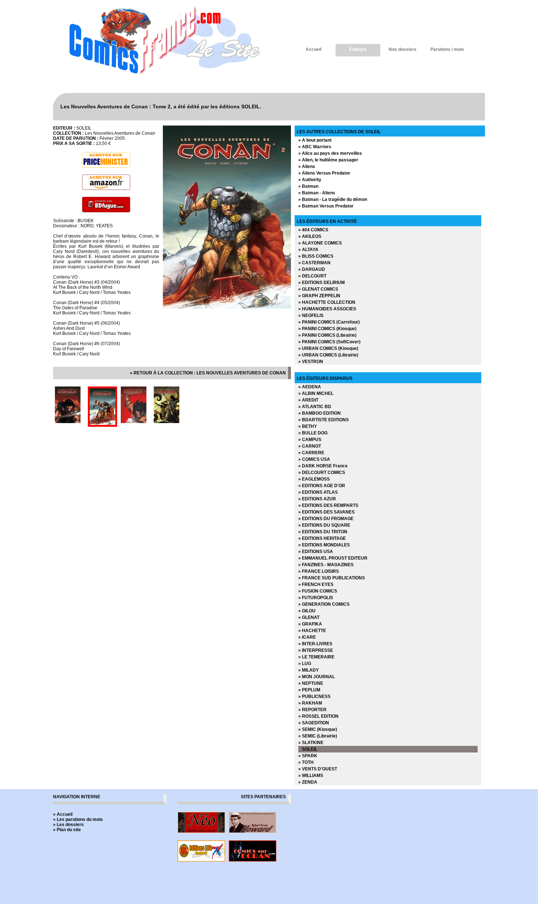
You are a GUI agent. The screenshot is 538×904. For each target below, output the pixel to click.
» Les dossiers (68, 824)
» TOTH (306, 762)
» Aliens (306, 166)
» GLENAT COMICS (318, 289)
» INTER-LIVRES (315, 643)
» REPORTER (312, 709)
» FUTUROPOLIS (315, 597)
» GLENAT (309, 617)
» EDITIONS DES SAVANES (326, 512)
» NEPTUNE (310, 683)
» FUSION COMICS (317, 591)
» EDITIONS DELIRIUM (321, 282)
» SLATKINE (311, 742)
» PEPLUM (309, 689)
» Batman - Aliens (316, 192)
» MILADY (308, 670)
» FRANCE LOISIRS (318, 571)
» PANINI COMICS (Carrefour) (329, 322)
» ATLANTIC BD (314, 406)
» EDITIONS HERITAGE (322, 538)
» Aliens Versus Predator (324, 173)
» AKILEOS (309, 236)
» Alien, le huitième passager (328, 160)
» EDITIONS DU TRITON (322, 531)
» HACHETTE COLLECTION (326, 302)
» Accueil (62, 814)
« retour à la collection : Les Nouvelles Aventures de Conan (208, 373)
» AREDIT (308, 400)
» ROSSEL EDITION (318, 716)
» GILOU (306, 610)
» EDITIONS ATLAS (318, 492)
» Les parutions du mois (78, 819)
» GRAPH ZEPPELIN (319, 295)
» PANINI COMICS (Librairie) (327, 335)
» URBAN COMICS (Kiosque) (328, 348)
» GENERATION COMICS (324, 604)
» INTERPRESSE (315, 650)
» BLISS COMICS (315, 256)
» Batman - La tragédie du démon (332, 199)
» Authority (309, 179)
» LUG (304, 663)
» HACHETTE (312, 630)
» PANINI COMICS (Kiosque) (327, 328)
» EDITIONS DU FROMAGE (326, 518)
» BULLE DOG (313, 433)
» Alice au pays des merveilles (330, 153)
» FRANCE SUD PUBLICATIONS (331, 577)
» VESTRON (310, 361)
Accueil (313, 49)
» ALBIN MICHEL (315, 393)
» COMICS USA (314, 459)
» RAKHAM (310, 703)
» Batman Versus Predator (326, 206)
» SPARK (307, 755)
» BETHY (307, 426)
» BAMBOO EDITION (319, 413)
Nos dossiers (402, 49)
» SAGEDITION (313, 722)
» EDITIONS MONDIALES (324, 545)
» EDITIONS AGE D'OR (321, 485)
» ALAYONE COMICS (320, 243)
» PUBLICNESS (314, 696)
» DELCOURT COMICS (321, 472)
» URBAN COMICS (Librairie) (328, 355)
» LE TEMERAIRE (316, 657)
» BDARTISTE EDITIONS (323, 419)
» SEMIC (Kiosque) (317, 729)
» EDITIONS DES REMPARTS (328, 505)
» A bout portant (315, 140)
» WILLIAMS (310, 775)
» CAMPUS (309, 439)
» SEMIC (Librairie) (317, 736)
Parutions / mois (447, 49)
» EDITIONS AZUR (317, 498)
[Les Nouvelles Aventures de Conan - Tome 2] (227, 307)
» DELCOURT (312, 276)
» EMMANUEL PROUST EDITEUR (332, 558)
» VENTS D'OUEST (317, 769)
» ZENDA (307, 782)
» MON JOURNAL (316, 676)
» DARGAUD (311, 269)
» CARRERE (311, 452)
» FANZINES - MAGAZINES (326, 564)
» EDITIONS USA (315, 551)
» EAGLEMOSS (314, 479)
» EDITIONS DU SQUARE (324, 525)
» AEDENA (309, 386)
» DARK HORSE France (323, 465)
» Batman (308, 186)
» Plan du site (67, 829)
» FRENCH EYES (315, 584)
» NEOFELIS (311, 315)
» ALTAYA (308, 249)
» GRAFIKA (310, 624)
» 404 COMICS (313, 229)
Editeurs (358, 49)
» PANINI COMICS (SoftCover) (329, 341)
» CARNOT (309, 446)
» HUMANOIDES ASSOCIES (327, 308)
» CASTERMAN (314, 262)
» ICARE (307, 637)
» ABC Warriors (314, 146)
